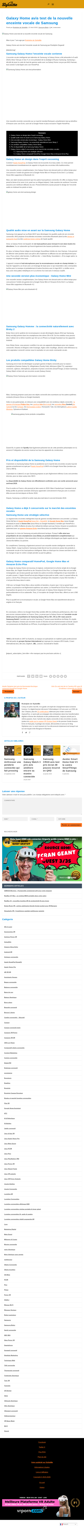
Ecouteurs (7, 1078)
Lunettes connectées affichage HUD (17, 1204)
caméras (38, 404)
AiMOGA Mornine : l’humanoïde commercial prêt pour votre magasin (28, 891)
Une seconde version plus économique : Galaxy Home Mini (30, 140)
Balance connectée (11, 987)
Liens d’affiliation (42, 1472)
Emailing (7, 1083)
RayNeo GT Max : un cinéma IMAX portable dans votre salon (25, 896)
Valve (6, 1396)
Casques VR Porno (10, 1032)
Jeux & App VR (9, 1133)
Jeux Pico (7, 1153)
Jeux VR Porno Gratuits (12, 1179)
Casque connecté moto (12, 1027)
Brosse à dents (9, 1012)
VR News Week (9, 1421)
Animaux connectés (11, 957)
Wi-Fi (6, 1426)
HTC (5, 1113)
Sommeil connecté (10, 1350)
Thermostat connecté (11, 1370)
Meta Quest (8, 1234)
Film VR (7, 1103)
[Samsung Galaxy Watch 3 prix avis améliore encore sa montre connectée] (32, 750)
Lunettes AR (8, 1194)
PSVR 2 (6, 1300)
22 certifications (43, 711)
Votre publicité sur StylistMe (42, 1462)
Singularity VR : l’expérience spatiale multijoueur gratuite (24, 911)
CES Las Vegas (9, 1043)
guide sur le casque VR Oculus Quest (43, 721)
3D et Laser (8, 927)
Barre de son (8, 992)
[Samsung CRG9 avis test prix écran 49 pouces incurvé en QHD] (51, 750)
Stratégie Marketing (11, 1355)
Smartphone (8, 1345)
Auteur (42, 1487)
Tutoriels (7, 1385)
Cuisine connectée (10, 1058)
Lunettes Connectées (11, 1199)
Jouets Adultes (9, 1184)
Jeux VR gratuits (10, 1174)
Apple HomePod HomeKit (13, 962)
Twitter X (42, 1447)
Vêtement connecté (11, 1411)
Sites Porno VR (9, 1340)
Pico (5, 1285)
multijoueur (8, 1259)
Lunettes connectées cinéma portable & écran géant (22, 1209)
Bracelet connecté (10, 1007)
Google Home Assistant (12, 1108)
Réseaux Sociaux (10, 1310)
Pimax (6, 1290)
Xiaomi (6, 1431)
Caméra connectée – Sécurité (14, 1017)
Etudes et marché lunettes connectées (17, 1098)
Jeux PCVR (8, 1148)
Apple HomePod (19, 163)
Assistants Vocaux (10, 977)
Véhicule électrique (11, 1401)
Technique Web (9, 1360)
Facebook (42, 1442)
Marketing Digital (10, 1229)
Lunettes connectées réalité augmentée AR (19, 1219)
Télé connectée (9, 1365)
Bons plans (8, 1002)
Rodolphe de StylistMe (20, 27)
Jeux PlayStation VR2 (11, 1159)
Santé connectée (10, 1330)
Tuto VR (7, 1380)
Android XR (8, 952)
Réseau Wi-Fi (8, 1305)
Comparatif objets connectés (14, 1048)
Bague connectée (10, 982)
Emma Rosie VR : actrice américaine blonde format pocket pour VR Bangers (30, 906)
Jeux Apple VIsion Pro (12, 1138)
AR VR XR (7, 972)
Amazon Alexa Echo (11, 947)
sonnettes (60, 404)
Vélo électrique (9, 1406)
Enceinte (7, 1088)
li (47, 404)
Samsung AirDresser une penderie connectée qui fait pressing (12, 765)
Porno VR (7, 1295)
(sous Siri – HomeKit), (33, 521)
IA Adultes (7, 1123)
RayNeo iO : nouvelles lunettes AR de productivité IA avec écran (26, 901)
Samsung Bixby (44, 27)
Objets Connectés (10, 1264)
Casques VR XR (9, 1038)
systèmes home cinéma (31, 239)
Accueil (42, 1482)
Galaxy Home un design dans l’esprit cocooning (26, 135)
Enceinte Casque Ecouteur (13, 1093)
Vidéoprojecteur (9, 1416)
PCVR (6, 1280)
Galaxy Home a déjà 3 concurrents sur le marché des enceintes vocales (34, 149)
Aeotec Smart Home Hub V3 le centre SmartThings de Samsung (70, 765)
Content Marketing (10, 1053)
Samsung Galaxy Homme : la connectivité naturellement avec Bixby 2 (33, 142)
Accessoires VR (9, 932)
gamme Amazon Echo (28, 528)
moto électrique (9, 1249)
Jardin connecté (10, 1128)
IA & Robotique (9, 1118)
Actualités (7, 942)
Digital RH (7, 1063)
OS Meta (7, 1275)
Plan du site (42, 1457)
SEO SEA (7, 1335)
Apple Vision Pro (10, 967)
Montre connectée (10, 1244)
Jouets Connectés (10, 1189)
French (65, 1524)
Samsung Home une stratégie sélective (28, 151)
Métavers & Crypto (10, 1239)
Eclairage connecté (11, 1068)
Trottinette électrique (11, 1375)
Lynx (6, 1224)
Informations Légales (42, 1467)
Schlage (20, 407)
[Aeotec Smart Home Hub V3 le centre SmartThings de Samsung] (71, 750)
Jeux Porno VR (9, 1164)
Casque (7, 1022)
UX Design (7, 1390)
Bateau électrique (10, 997)
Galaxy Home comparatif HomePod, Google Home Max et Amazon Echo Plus (41, 154)
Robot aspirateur (10, 1315)
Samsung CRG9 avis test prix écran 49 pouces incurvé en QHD (51, 765)
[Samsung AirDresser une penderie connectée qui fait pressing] (13, 750)
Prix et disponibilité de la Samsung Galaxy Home (26, 147)
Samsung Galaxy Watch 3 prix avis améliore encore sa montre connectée (32, 768)
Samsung (7, 1320)
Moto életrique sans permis (13, 1254)
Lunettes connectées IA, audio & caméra (18, 1214)
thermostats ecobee (34, 407)
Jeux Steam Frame (10, 1169)
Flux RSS (42, 1452)
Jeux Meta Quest (10, 1143)
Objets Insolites (9, 1269)
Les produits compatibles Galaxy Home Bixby (25, 144)
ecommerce (8, 1073)
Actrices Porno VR (10, 937)
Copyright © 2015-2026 (42, 1477)
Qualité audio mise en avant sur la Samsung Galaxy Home (29, 137)
